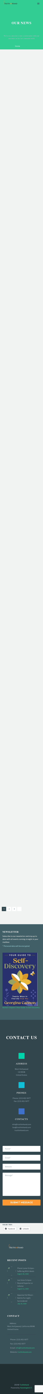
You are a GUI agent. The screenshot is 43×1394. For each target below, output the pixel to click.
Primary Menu (38, 3)
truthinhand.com (25, 1352)
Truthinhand (24, 1385)
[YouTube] (25, 1370)
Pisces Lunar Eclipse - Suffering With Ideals (26, 1269)
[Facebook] (18, 1370)
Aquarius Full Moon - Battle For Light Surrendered (25, 1298)
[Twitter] (21, 1370)
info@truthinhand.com (25, 1348)
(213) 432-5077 (22, 1339)
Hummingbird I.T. (26, 1388)
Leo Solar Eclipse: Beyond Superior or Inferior (25, 1283)
